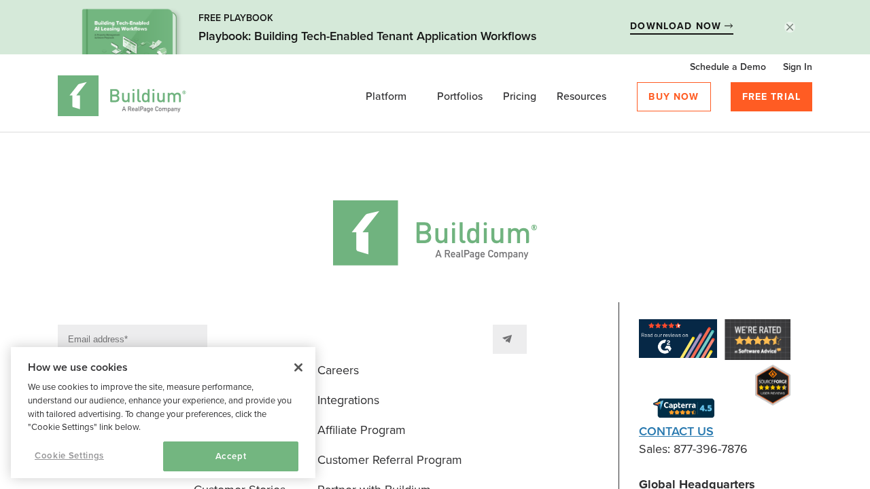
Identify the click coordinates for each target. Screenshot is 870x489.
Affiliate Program (361, 429)
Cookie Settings (69, 455)
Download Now (677, 26)
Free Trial (771, 97)
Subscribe (510, 339)
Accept (231, 456)
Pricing (519, 96)
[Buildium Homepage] (122, 98)
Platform (386, 96)
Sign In (797, 67)
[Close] (298, 367)
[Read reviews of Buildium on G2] (678, 341)
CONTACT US (676, 431)
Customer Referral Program (389, 459)
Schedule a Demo (728, 67)
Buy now (673, 97)
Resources (581, 96)
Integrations (348, 400)
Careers (338, 370)
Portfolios (460, 96)
